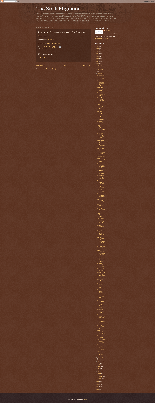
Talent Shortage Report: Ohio (100, 106)
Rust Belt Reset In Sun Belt (100, 113)
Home (64, 65)
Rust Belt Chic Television (101, 247)
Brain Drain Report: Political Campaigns (101, 347)
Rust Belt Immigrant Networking (100, 195)
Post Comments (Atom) (50, 69)
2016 (97, 49)
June (99, 366)
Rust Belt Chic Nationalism (101, 269)
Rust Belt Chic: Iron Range (100, 327)
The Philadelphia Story (101, 321)
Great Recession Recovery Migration (100, 83)
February (100, 376)
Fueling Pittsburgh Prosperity (100, 227)
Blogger (85, 399)
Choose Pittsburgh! (100, 186)
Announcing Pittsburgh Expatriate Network (100, 220)
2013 (97, 56)
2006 (97, 389)
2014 (97, 53)
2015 (97, 51)
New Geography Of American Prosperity (101, 252)
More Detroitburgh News (101, 160)
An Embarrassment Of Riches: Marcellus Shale (100, 304)
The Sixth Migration (58, 8)
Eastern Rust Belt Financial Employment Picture (101, 150)
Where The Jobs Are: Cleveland (100, 172)
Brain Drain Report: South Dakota (100, 285)
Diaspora (44, 48)
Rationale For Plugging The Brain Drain (100, 100)
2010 (97, 63)
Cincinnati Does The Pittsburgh (100, 265)
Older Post (87, 65)
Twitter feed (50, 39)
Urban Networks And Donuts (101, 332)
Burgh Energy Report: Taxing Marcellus (100, 232)
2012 (97, 59)
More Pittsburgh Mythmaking (101, 296)
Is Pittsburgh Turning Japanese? (100, 177)
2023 (97, 46)
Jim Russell (108, 30)
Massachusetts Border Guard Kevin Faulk (101, 274)
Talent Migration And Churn (100, 182)
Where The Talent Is (100, 122)
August (100, 361)
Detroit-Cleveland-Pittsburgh (100, 200)
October (100, 73)
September (100, 357)
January (100, 378)
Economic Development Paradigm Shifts (101, 135)
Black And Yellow (100, 280)
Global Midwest (100, 205)
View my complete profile (101, 38)
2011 (97, 61)
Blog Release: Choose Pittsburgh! (101, 77)
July (99, 364)
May (99, 368)
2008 (97, 384)
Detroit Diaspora (100, 336)
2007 (97, 386)
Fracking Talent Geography (100, 291)
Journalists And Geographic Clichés (101, 259)
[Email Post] (60, 47)
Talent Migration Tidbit (100, 215)
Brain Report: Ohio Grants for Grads (101, 209)
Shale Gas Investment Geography (101, 353)
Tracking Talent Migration (100, 118)
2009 (97, 382)
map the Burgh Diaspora (53, 43)
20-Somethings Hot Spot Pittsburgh (101, 341)
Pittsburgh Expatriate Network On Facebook (101, 166)
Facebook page (42, 36)
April (99, 371)
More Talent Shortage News (100, 89)
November (100, 69)
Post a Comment (44, 58)
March (99, 373)
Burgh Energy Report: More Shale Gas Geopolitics (101, 142)
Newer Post (40, 65)
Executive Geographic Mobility (101, 94)
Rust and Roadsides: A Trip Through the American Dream (101, 240)
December (100, 65)
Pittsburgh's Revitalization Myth (101, 311)
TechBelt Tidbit (101, 156)
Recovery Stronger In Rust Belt (100, 316)
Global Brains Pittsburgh (100, 190)
